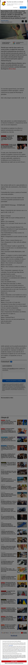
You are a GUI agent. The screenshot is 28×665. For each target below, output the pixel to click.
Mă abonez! (23, 7)
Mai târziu (15, 7)
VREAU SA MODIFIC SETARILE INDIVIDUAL (14, 663)
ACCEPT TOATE (14, 661)
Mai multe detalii (11, 645)
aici (19, 649)
